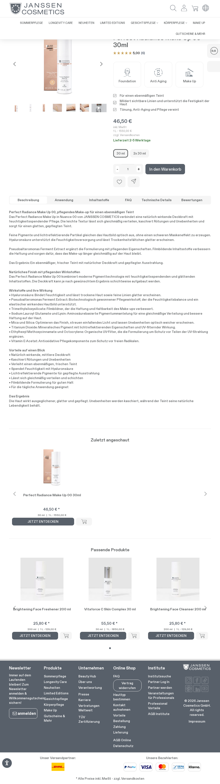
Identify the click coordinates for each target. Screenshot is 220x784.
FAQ (116, 676)
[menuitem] (31, 22)
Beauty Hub (87, 676)
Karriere (84, 700)
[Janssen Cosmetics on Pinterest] (188, 688)
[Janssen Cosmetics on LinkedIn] (196, 688)
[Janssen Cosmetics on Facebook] (196, 680)
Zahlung (119, 727)
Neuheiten (52, 688)
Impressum (197, 721)
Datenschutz (123, 746)
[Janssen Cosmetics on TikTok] (205, 680)
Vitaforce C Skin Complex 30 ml (110, 609)
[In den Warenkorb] (84, 521)
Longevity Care (55, 682)
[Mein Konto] (184, 8)
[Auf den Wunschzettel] (119, 181)
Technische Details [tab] (156, 200)
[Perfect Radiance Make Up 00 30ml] (58, 64)
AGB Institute (159, 714)
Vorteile (119, 715)
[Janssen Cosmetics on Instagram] (188, 680)
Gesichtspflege (56, 699)
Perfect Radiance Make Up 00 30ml (52, 495)
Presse (83, 694)
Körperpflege (54, 705)
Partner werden (160, 688)
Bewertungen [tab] (191, 200)
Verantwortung (90, 688)
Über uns (85, 682)
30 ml (120, 153)
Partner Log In (159, 682)
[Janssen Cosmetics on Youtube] (205, 688)
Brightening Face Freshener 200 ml (42, 609)
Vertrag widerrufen (127, 685)
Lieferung (120, 732)
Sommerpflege (55, 676)
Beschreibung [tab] (28, 200)
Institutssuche (159, 676)
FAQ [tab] (128, 200)
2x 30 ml (139, 153)
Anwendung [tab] (64, 200)
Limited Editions (56, 693)
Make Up (50, 710)
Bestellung (121, 721)
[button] (173, 8)
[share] (134, 181)
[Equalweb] (7, 766)
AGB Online (122, 740)
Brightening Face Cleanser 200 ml (178, 609)
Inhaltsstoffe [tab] (99, 200)
